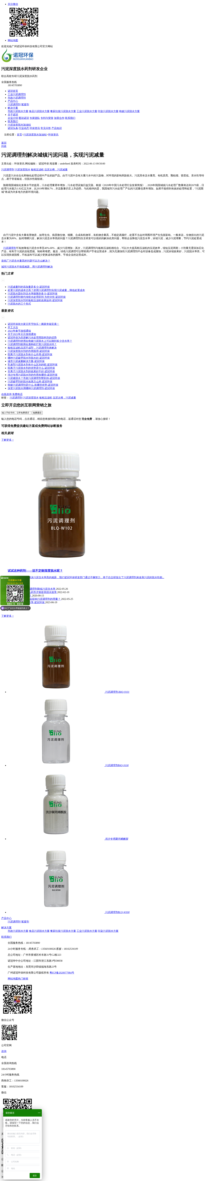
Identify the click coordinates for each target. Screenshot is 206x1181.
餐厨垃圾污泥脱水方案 (63, 111)
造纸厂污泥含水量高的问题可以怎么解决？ (25, 260)
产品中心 (13, 101)
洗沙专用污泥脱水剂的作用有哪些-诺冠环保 (32, 374)
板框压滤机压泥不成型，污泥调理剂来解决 (32, 347)
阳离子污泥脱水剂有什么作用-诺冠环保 (30, 354)
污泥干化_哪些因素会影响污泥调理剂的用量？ (34, 599)
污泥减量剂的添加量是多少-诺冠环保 (29, 286)
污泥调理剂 (14, 104)
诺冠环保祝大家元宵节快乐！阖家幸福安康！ (33, 324)
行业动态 (24, 128)
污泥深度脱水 (22, 169)
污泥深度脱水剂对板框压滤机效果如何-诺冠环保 (35, 300)
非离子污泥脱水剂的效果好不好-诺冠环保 (31, 371)
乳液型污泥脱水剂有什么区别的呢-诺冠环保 (32, 364)
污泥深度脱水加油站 (19, 124)
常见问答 (46, 128)
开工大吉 (13, 327)
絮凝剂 (25, 104)
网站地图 (13, 40)
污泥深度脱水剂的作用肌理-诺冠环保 (29, 351)
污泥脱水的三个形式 (19, 303)
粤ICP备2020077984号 (62, 972)
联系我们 (70, 118)
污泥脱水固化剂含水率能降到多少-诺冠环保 (32, 293)
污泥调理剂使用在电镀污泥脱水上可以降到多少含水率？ (40, 341)
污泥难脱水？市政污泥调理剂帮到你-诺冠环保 (34, 378)
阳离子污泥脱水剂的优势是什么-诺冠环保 (31, 368)
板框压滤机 (37, 169)
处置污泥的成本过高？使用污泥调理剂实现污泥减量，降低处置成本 (46, 290)
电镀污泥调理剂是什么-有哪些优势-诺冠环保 (33, 385)
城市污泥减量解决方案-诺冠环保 (26, 361)
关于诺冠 (13, 114)
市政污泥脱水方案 (18, 111)
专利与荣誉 (47, 118)
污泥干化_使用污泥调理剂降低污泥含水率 (32, 588)
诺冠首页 (13, 91)
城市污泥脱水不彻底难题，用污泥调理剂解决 (27, 266)
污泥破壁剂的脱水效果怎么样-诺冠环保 (30, 381)
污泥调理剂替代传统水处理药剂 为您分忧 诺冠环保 (37, 297)
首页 (19, 134)
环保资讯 (35, 128)
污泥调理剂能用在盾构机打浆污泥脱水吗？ (32, 344)
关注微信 (13, 4)
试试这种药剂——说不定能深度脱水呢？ (35, 570)
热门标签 (23, 978)
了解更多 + (7, 439)
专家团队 (35, 118)
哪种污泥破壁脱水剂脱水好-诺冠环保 (29, 357)
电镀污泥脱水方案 (129, 111)
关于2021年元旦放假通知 (22, 334)
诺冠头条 (13, 128)
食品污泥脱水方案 (39, 111)
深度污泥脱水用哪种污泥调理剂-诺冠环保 (31, 388)
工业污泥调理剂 (17, 94)
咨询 (3, 1051)
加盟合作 (59, 118)
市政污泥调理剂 (17, 97)
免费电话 (17, 394)
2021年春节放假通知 (19, 330)
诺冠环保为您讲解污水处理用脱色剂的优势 (32, 337)
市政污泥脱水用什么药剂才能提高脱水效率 (32, 592)
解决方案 (13, 107)
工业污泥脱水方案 (87, 111)
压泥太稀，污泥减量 (56, 169)
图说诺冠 (24, 118)
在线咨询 (6, 394)
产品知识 (57, 128)
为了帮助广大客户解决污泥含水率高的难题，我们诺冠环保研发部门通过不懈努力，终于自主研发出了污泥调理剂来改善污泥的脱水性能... (86, 577)
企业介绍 (13, 118)
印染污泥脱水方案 (108, 111)
